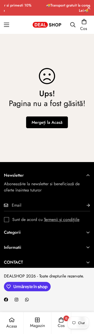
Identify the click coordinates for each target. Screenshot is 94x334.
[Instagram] (16, 300)
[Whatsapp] (27, 300)
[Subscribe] (84, 205)
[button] (84, 25)
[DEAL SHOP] (47, 24)
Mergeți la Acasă (47, 122)
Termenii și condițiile (61, 219)
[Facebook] (6, 300)
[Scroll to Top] (84, 306)
